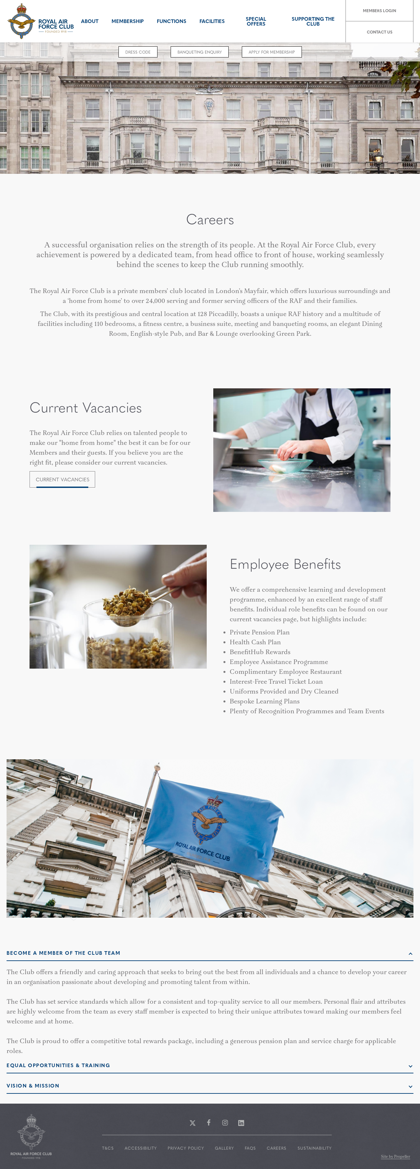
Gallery (224, 1148)
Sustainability (315, 1148)
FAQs (250, 1148)
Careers (276, 1148)
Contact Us (379, 32)
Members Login (379, 10)
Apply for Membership (272, 52)
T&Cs (108, 1148)
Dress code (138, 52)
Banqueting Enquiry (200, 52)
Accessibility (141, 1148)
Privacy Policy (186, 1148)
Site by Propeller (395, 1157)
